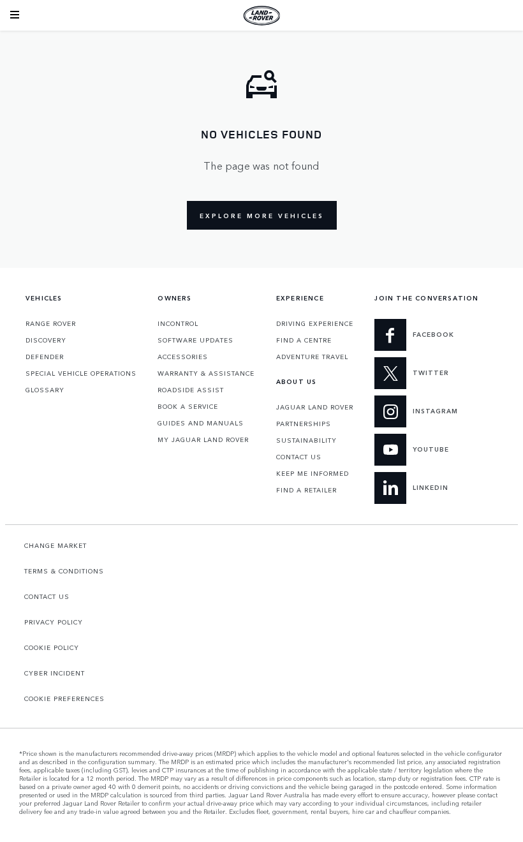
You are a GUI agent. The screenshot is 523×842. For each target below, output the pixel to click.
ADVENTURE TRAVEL (312, 356)
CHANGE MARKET (55, 545)
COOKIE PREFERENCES (64, 698)
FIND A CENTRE (304, 340)
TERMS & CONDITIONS (64, 570)
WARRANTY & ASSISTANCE (206, 373)
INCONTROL (178, 323)
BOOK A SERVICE (188, 406)
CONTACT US (298, 456)
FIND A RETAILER (306, 489)
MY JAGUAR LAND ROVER (203, 439)
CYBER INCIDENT (54, 672)
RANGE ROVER (51, 323)
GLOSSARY (45, 389)
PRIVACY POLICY (53, 621)
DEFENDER (45, 356)
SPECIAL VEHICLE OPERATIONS (81, 373)
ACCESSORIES (183, 356)
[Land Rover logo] (261, 15)
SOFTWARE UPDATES (195, 340)
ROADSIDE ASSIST (191, 389)
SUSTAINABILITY (306, 440)
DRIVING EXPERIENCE (314, 323)
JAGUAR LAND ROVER (314, 407)
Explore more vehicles (262, 215)
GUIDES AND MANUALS (201, 422)
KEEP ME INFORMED (312, 473)
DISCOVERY (46, 340)
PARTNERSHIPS (303, 423)
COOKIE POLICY (51, 647)
